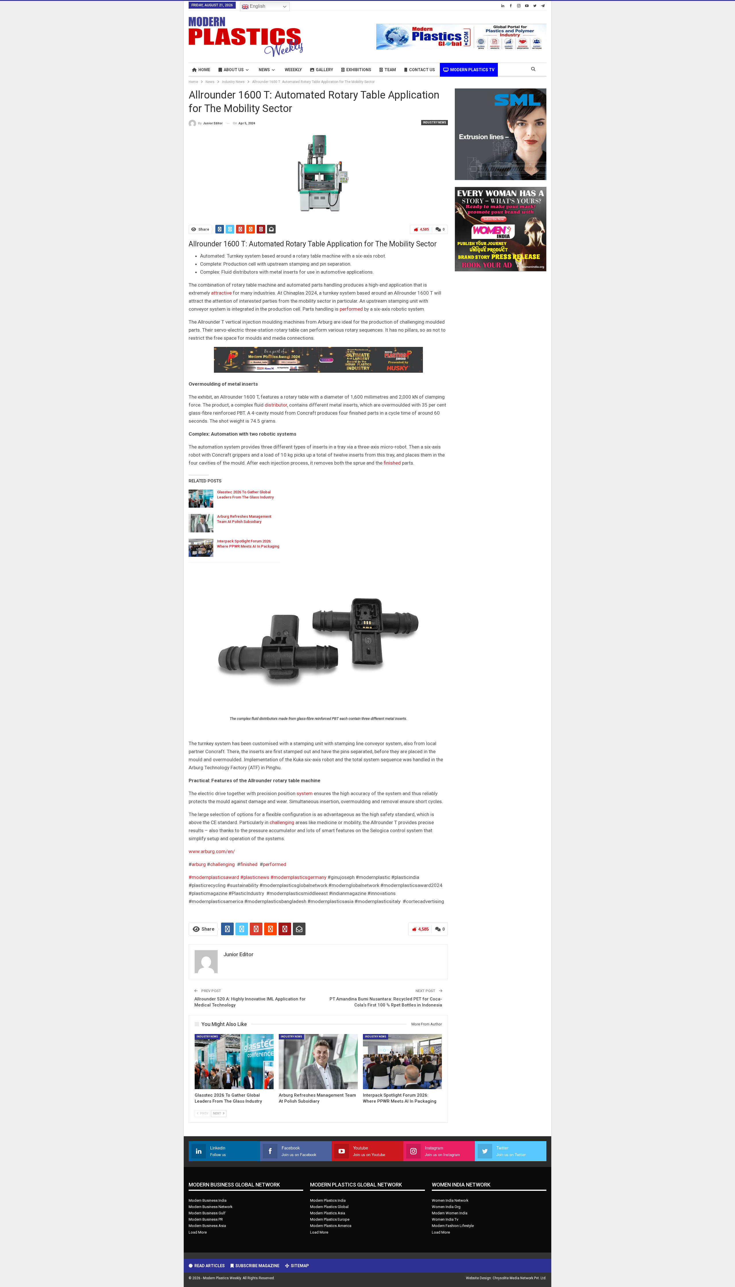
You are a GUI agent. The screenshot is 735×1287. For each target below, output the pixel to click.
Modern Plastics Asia (327, 1213)
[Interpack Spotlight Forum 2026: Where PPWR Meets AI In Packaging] (201, 548)
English (257, 6)
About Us (234, 69)
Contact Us (422, 69)
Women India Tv (445, 1219)
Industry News (434, 122)
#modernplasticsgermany (298, 877)
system (305, 793)
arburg (199, 864)
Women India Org (446, 1207)
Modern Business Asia (207, 1226)
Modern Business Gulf (207, 1213)
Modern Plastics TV (472, 69)
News (264, 69)
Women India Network (450, 1200)
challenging (282, 822)
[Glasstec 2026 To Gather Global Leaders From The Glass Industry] (201, 499)
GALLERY (324, 69)
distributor (276, 405)
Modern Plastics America (330, 1226)
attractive (221, 293)
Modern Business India (208, 1200)
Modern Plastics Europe (329, 1219)
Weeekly (293, 69)
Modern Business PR (206, 1219)
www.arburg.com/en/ (212, 851)
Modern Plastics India (328, 1200)
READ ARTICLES (209, 1265)
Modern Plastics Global (329, 1207)
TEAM (390, 69)
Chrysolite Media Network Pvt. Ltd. (519, 1278)
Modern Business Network (211, 1207)
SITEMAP (300, 1265)
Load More (198, 1232)
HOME (204, 69)
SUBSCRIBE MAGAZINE (257, 1265)
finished (392, 463)
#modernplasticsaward (214, 877)
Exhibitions (358, 69)
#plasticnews (254, 877)
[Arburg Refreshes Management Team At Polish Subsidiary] (201, 523)
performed (351, 309)
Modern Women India (449, 1213)
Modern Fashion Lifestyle (453, 1226)
